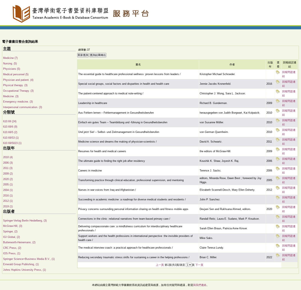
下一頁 (199, 264)
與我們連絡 (199, 285)
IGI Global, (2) (11, 237)
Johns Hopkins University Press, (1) (24, 269)
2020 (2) (8, 179)
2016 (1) (8, 195)
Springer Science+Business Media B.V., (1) (29, 258)
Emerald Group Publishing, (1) (21, 264)
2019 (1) (8, 206)
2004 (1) (8, 190)
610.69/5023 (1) (12, 143)
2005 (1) (8, 184)
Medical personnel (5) (15, 74)
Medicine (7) (10, 57)
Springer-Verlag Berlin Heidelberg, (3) (25, 220)
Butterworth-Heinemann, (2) (19, 242)
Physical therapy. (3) (15, 85)
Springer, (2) (10, 231)
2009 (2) (8, 173)
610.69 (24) (9, 121)
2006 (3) (8, 162)
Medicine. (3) (10, 96)
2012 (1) (8, 200)
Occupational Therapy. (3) (18, 90)
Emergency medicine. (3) (18, 101)
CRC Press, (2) (12, 247)
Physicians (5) (11, 68)
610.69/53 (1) (11, 137)
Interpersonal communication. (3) (22, 107)
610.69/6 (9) (10, 126)
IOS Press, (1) (11, 253)
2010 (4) (8, 157)
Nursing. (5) (10, 63)
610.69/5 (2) (10, 132)
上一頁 (160, 264)
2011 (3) (7, 168)
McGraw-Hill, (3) (12, 225)
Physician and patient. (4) (18, 79)
